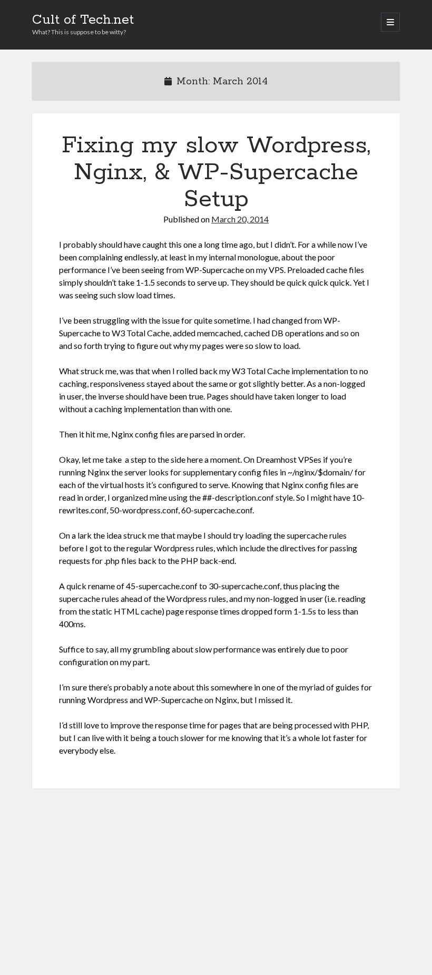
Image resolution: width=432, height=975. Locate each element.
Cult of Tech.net (83, 20)
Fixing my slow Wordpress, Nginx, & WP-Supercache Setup (216, 172)
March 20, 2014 (240, 219)
